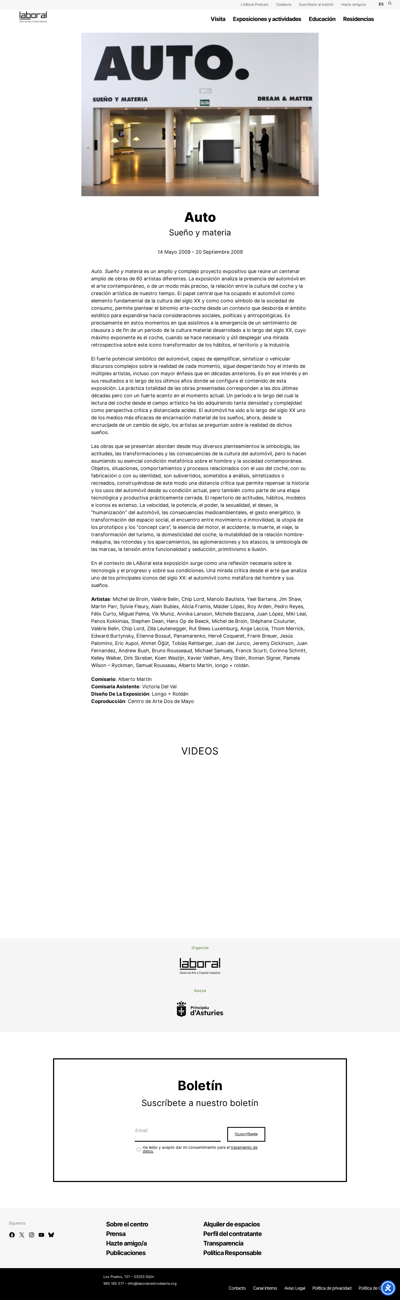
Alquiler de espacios (231, 1224)
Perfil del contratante (232, 1234)
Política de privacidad (331, 1288)
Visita (218, 19)
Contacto (237, 1288)
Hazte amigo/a (353, 4)
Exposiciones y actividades (267, 19)
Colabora (283, 4)
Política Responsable (232, 1253)
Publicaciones (126, 1253)
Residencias (358, 19)
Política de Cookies (376, 1288)
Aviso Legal (294, 1288)
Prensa (115, 1234)
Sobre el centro (127, 1224)
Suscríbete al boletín (316, 4)
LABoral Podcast (255, 4)
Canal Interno (265, 1288)
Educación (322, 19)
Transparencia (223, 1243)
